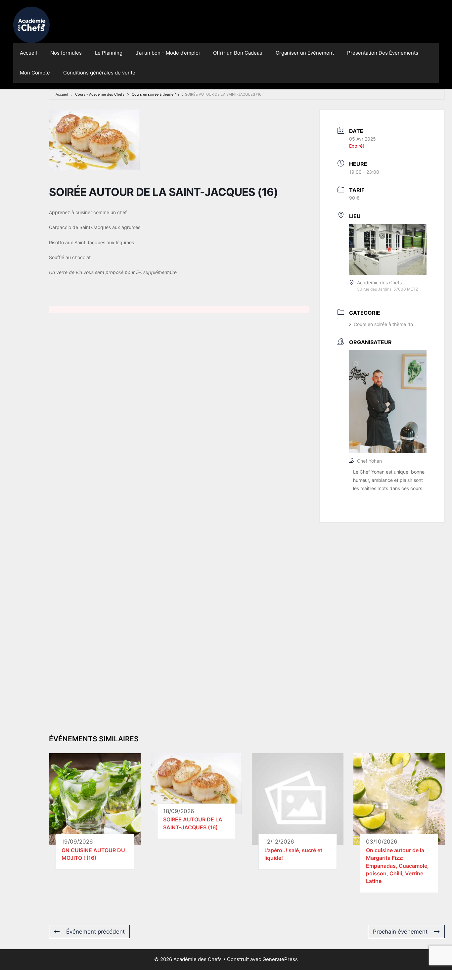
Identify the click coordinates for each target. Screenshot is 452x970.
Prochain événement (400, 931)
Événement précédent (95, 931)
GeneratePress (280, 959)
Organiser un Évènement (305, 53)
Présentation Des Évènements (382, 53)
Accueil (28, 53)
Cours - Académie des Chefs (99, 94)
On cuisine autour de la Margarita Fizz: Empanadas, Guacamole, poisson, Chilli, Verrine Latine (397, 866)
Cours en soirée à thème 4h (155, 94)
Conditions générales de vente (99, 72)
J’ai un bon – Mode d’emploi (168, 53)
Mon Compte (35, 72)
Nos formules (66, 53)
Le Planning (108, 53)
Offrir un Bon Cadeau (237, 53)
